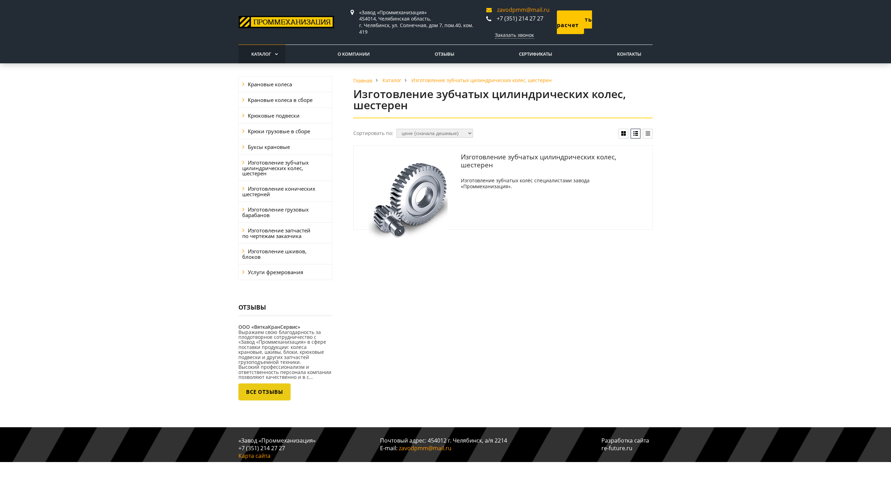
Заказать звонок (514, 35)
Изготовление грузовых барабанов (275, 212)
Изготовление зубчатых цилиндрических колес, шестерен (275, 168)
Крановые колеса (270, 84)
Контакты (629, 54)
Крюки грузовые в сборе (279, 131)
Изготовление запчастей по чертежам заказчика (276, 233)
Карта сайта (254, 456)
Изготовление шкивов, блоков (274, 254)
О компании (354, 54)
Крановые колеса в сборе (280, 99)
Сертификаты (535, 54)
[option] (285, 360)
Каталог (261, 54)
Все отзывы (264, 391)
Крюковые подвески (274, 115)
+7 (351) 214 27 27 (520, 18)
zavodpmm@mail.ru (523, 10)
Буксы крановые (269, 146)
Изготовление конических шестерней (278, 191)
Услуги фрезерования (275, 272)
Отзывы (444, 54)
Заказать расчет (574, 22)
